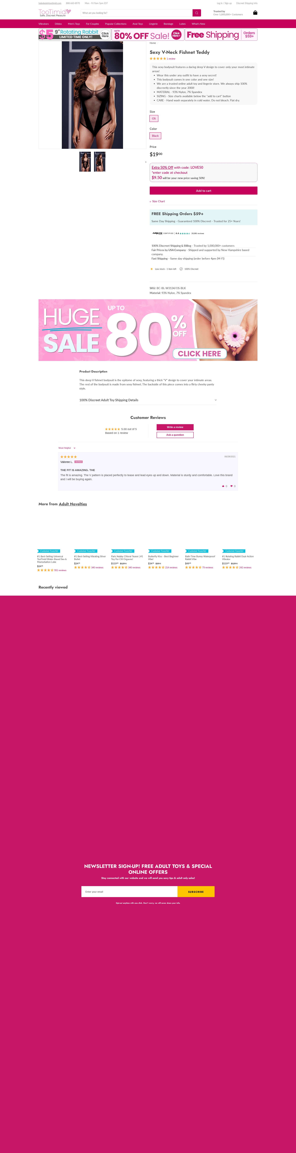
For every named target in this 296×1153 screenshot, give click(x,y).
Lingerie (153, 23)
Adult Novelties (73, 504)
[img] (68, 456)
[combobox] (141, 12)
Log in (219, 3)
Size (152, 111)
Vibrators (44, 23)
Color (153, 128)
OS (154, 118)
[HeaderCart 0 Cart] (255, 13)
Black (155, 135)
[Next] (144, 161)
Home (153, 42)
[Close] (151, 201)
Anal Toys (138, 23)
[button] (223, 486)
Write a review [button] (175, 427)
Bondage (168, 23)
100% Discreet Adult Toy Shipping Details (108, 400)
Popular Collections (115, 23)
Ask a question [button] (175, 435)
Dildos (58, 23)
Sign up (228, 3)
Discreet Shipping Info (246, 3)
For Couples (92, 23)
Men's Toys (74, 23)
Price (153, 146)
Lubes (182, 23)
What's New (198, 23)
